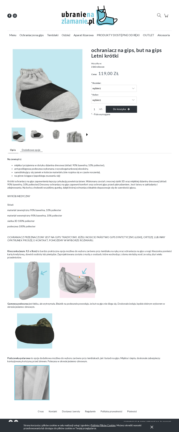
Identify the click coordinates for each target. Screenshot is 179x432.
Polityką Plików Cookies (103, 425)
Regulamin (90, 411)
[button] (87, 134)
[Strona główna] (89, 16)
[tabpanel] (89, 202)
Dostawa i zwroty (71, 411)
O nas (41, 411)
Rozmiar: (96, 83)
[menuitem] (13, 35)
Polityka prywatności (111, 411)
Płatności (132, 411)
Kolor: (95, 94)
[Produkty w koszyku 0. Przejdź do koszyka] (167, 17)
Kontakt (53, 411)
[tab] (13, 150)
